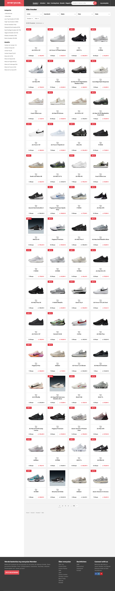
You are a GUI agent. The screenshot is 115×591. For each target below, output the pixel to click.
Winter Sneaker (8, 24)
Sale (48, 3)
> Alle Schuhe (8, 13)
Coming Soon (55, 3)
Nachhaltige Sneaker (10, 30)
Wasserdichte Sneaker (10, 27)
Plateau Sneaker (9, 35)
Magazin (68, 3)
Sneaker (38, 512)
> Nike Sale (7, 16)
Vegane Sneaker (9, 32)
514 (74, 505)
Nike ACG (7, 56)
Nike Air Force (8, 67)
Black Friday (62, 578)
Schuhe (42, 3)
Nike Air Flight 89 (9, 61)
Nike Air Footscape (9, 64)
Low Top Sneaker (9, 19)
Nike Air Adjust (8, 58)
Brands (62, 3)
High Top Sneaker (9, 21)
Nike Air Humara (9, 70)
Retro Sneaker (8, 38)
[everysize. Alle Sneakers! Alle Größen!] (14, 3)
